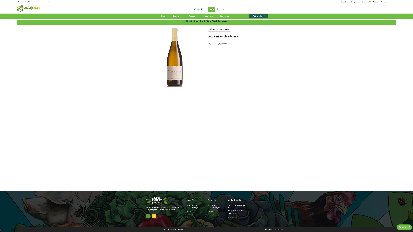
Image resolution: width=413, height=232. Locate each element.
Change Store (355, 2)
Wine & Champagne (219, 21)
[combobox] (211, 9)
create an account (44, 2)
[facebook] (148, 216)
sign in (35, 2)
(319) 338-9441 (192, 215)
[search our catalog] (217, 9)
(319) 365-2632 (233, 217)
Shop (196, 21)
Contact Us (393, 2)
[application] (404, 227)
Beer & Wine (205, 21)
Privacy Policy (268, 229)
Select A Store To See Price (219, 29)
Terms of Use (279, 229)
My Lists (375, 2)
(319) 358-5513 (212, 215)
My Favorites (365, 2)
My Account (384, 2)
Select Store (344, 2)
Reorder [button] (200, 9)
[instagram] (154, 216)
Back (190, 21)
